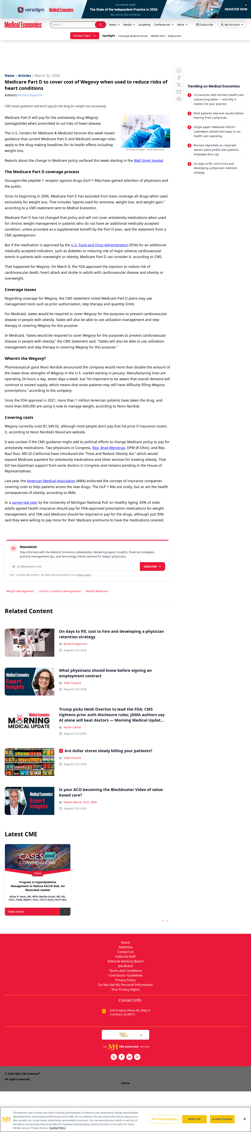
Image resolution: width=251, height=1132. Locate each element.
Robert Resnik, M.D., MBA (80, 802)
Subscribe (150, 566)
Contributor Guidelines (125, 975)
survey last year (24, 502)
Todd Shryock (72, 683)
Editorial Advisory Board (125, 961)
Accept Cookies (222, 1119)
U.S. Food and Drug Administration (99, 245)
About (125, 942)
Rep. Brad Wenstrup (108, 447)
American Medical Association (51, 480)
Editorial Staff (125, 956)
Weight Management (20, 591)
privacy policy (83, 574)
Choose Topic (82, 35)
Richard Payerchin (75, 644)
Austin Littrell (72, 727)
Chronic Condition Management (60, 591)
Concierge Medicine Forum (133, 36)
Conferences (162, 24)
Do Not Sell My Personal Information (125, 985)
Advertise (126, 947)
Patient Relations (97, 591)
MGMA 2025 (158, 36)
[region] (125, 1119)
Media (127, 24)
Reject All (194, 1119)
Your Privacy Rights (125, 989)
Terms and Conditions (125, 970)
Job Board (125, 966)
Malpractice (174, 36)
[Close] (244, 1119)
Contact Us (125, 952)
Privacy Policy (125, 980)
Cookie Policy (57, 1128)
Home (125, 1083)
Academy (145, 24)
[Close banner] (246, 5)
